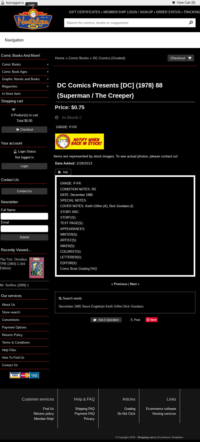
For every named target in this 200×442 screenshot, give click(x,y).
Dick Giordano (133, 306)
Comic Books (79, 58)
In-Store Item (11, 94)
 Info (63, 172)
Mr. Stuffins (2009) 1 (14, 285)
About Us (8, 305)
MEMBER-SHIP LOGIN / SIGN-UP (128, 12)
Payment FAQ (85, 413)
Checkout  (180, 58)
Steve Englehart (93, 306)
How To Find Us (13, 357)
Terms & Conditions (16, 342)
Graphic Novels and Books (21, 79)
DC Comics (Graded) (109, 58)
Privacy (89, 419)
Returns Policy (12, 335)
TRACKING (192, 12)
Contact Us (24, 191)
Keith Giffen (114, 306)
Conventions (11, 320)
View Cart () (185, 2)
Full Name (8, 210)
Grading (129, 409)
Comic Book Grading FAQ (78, 268)
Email (5, 222)
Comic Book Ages (14, 72)
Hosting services (164, 413)
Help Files (9, 350)
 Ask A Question (106, 319)
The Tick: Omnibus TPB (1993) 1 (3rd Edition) (13, 264)
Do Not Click (126, 413)
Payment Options (14, 327)
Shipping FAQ (85, 409)
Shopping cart (27, 109)
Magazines (9, 86)
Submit (24, 237)
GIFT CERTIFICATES (84, 12)
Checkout (26, 129)
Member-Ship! (44, 419)
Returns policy (44, 413)
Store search (11, 312)
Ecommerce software (161, 409)
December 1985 (70, 306)
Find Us (48, 409)
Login (31, 4)
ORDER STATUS (168, 12)
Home (59, 58)
